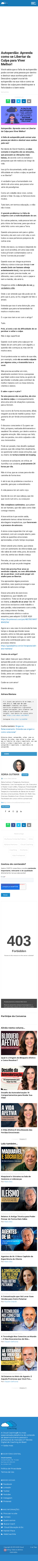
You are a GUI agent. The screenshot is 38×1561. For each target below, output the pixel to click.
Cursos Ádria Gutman (10, 778)
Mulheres (23, 850)
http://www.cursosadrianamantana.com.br (17, 802)
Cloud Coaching (26, 844)
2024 (31, 839)
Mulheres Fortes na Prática (15, 839)
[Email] (29, 101)
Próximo (22, 1139)
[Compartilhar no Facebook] (13, 101)
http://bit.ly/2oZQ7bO (19, 719)
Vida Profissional (18, 855)
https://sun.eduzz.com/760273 (18, 715)
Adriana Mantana (10, 844)
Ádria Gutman (10, 774)
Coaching (13, 850)
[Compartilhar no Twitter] (18, 101)
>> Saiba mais (7, 1446)
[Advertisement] (19, 29)
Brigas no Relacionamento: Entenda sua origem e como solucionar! (17, 729)
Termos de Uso (7, 1472)
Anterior (15, 1139)
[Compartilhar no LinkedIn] (24, 101)
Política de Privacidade (11, 1469)
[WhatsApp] (8, 101)
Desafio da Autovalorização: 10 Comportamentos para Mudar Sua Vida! (16, 1095)
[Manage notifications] (5, 1550)
